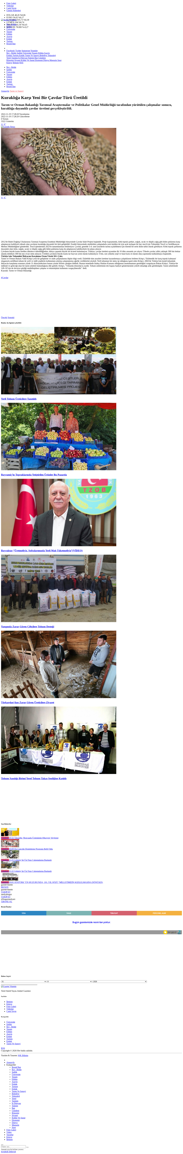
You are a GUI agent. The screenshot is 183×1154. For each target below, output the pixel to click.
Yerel (8, 58)
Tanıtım (14, 58)
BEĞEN (4, 887)
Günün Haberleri (13, 10)
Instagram (26, 51)
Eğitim (9, 34)
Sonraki (11, 317)
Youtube (34, 51)
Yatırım (30, 58)
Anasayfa (5, 91)
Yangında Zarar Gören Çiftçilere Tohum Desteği (27, 626)
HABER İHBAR (8, 1152)
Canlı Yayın (11, 8)
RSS (21, 63)
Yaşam (9, 32)
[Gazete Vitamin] (8, 20)
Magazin (53, 60)
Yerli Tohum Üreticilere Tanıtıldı (18, 398)
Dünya (46, 60)
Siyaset (17, 60)
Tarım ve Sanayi (16, 91)
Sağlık (9, 27)
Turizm (9, 41)
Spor (59, 60)
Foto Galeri (11, 3)
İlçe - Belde (11, 24)
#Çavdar (4, 277)
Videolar (10, 6)
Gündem (42, 58)
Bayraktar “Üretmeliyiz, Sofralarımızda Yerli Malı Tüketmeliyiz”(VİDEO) (42, 550)
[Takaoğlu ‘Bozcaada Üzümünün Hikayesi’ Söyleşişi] (10, 835)
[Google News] (8, 127)
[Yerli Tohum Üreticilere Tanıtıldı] (58, 393)
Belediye (43, 55)
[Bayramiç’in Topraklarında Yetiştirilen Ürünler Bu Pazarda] (58, 469)
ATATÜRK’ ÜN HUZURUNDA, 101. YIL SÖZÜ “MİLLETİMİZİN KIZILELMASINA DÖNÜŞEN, (56, 882)
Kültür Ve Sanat (27, 60)
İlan (36, 58)
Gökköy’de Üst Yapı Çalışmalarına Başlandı (30, 860)
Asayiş (9, 36)
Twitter (18, 51)
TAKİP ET (5, 892)
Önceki (4, 317)
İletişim (16, 63)
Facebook (10, 51)
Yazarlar (9, 1135)
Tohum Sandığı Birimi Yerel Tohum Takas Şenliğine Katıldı (33, 778)
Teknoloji (51, 55)
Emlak (9, 39)
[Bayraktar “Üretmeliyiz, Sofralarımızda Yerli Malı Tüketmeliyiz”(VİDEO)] (58, 545)
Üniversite (10, 29)
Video (9, 1132)
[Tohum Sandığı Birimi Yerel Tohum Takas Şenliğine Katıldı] (58, 773)
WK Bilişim (23, 1055)
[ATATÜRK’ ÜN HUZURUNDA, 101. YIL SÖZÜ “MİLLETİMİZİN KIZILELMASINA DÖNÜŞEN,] (10, 880)
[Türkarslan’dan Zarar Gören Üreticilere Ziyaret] (58, 697)
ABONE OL (6, 901)
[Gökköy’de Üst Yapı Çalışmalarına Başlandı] (10, 858)
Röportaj (10, 60)
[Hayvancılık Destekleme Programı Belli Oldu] (10, 846)
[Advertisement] (81, 219)
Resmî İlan (11, 44)
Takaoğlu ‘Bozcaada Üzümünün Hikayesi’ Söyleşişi (33, 838)
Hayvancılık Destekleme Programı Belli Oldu (31, 849)
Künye (9, 63)
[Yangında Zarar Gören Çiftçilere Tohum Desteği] (58, 621)
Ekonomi (38, 60)
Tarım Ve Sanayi (32, 55)
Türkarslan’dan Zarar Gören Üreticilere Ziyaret (27, 702)
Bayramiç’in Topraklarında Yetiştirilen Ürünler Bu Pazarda (34, 474)
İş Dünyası (22, 58)
